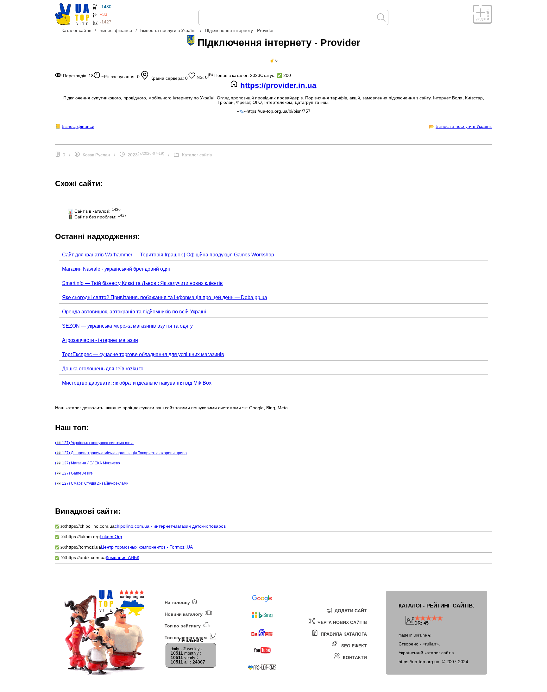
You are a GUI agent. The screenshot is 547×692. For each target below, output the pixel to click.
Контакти (354, 657)
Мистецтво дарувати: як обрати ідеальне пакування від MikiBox (136, 383)
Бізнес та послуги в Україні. (464, 126)
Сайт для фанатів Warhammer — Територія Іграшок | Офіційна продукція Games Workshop (168, 254)
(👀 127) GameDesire (74, 473)
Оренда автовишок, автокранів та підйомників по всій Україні (134, 311)
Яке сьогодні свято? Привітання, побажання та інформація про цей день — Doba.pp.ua (164, 297)
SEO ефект (353, 645)
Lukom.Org (111, 536)
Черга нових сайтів (341, 622)
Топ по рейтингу (183, 625)
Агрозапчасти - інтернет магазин (100, 340)
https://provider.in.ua (278, 85)
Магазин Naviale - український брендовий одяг (116, 269)
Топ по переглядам (186, 637)
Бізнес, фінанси (78, 126)
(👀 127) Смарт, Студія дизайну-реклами (92, 483)
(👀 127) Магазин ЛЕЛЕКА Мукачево (87, 463)
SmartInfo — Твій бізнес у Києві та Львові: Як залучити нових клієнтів (142, 283)
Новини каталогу (184, 614)
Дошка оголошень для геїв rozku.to (102, 368)
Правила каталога (343, 634)
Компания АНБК (122, 557)
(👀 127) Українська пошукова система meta (94, 443)
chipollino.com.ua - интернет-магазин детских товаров (170, 526)
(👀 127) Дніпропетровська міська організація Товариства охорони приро (121, 453)
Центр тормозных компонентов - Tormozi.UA (147, 547)
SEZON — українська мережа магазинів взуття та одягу (127, 326)
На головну (178, 602)
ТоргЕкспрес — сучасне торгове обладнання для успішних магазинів (143, 354)
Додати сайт (350, 610)
